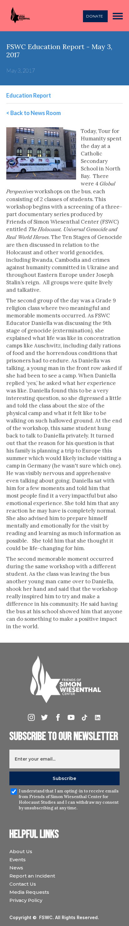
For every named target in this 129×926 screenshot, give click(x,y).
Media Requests (29, 892)
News (16, 868)
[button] (118, 16)
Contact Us (22, 884)
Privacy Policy (25, 900)
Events (17, 860)
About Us (20, 851)
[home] (18, 16)
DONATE (94, 16)
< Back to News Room (33, 113)
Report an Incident (32, 876)
